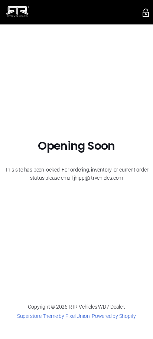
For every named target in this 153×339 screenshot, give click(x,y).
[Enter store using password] (146, 12)
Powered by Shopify (114, 316)
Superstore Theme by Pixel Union (53, 316)
